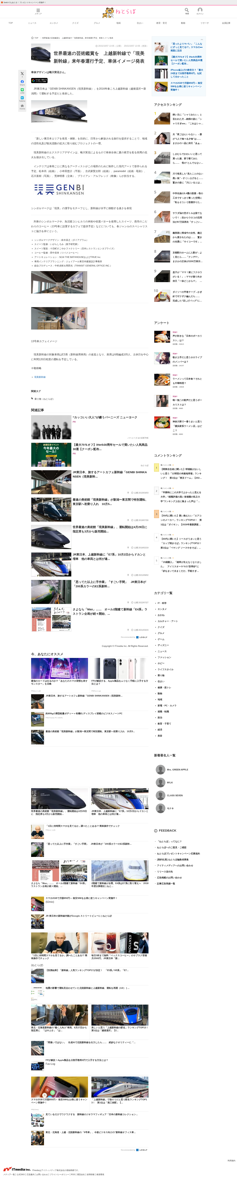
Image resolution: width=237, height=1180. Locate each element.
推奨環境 (100, 1174)
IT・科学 (162, 603)
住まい (140, 23)
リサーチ (205, 23)
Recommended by (128, 637)
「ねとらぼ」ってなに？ (168, 841)
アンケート (161, 323)
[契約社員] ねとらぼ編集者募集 (171, 859)
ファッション (164, 657)
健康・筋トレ (164, 687)
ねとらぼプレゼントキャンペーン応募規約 (177, 853)
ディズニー (163, 645)
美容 (160, 735)
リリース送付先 (163, 871)
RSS (73, 1174)
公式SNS (21, 1174)
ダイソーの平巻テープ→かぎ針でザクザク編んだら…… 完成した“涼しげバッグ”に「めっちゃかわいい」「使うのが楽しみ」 (187, 301)
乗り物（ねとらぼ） (45, 399)
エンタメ (54, 23)
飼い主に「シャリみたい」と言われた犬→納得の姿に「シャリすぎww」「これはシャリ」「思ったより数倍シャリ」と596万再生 (187, 123)
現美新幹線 (40, 377)
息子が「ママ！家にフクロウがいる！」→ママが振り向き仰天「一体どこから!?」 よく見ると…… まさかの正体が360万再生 (187, 281)
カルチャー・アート (168, 621)
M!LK (170, 782)
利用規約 (231, 1161)
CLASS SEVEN (175, 795)
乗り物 (161, 675)
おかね (161, 615)
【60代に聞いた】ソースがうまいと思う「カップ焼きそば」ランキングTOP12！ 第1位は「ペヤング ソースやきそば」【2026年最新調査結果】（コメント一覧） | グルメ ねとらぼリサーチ (182, 548)
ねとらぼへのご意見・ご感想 (170, 847)
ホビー (161, 663)
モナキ (170, 808)
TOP (11, 23)
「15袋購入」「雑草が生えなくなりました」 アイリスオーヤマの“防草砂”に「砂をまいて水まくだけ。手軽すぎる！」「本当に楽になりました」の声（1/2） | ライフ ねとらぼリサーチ (181, 571)
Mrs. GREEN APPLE (177, 769)
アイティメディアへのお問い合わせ (173, 865)
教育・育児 (161, 23)
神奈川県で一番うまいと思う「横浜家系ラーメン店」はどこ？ (187, 426)
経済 (160, 729)
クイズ (75, 23)
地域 (118, 23)
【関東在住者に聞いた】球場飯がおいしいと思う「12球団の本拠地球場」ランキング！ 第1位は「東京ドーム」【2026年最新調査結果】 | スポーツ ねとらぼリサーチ (181, 478)
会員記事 (226, 23)
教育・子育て (164, 723)
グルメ (97, 23)
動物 (183, 23)
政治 (160, 717)
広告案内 (31, 1174)
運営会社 (81, 1174)
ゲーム (161, 639)
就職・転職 (163, 711)
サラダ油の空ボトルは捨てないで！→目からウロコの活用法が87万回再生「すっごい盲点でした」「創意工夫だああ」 (187, 222)
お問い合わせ (42, 1174)
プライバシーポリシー (60, 1174)
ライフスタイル (165, 669)
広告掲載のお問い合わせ (168, 877)
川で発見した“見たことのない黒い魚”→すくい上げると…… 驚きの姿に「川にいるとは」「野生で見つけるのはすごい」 (189, 182)
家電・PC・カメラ (167, 705)
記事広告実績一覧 (164, 883)
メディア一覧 (9, 1174)
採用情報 (91, 1174)
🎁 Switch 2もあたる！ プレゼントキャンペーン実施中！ (23, 2)
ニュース (32, 23)
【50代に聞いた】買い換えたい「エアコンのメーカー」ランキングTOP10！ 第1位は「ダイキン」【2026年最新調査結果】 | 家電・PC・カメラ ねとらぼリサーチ (181, 524)
